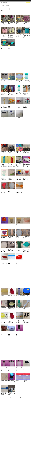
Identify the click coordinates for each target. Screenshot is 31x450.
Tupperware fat (18, 236)
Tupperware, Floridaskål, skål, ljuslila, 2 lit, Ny (11, 332)
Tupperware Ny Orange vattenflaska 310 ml (26, 93)
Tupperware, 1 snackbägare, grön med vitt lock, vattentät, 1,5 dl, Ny (11, 177)
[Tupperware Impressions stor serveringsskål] (19, 76)
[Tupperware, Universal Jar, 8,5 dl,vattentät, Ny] (19, 88)
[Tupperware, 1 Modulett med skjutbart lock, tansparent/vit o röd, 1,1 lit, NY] (4, 256)
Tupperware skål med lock (26, 177)
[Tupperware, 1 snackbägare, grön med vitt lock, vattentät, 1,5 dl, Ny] (11, 172)
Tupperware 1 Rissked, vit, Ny (26, 308)
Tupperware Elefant (3, 151)
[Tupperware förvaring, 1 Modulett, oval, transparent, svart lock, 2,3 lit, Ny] (11, 363)
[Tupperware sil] (11, 42)
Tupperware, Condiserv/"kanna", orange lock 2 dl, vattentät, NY (3, 224)
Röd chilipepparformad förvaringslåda (4, 190)
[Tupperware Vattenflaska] (26, 232)
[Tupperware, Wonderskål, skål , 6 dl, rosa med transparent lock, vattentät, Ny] (26, 220)
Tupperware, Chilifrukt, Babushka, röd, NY (19, 261)
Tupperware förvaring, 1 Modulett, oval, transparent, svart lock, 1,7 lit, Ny (4, 367)
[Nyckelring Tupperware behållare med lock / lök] (19, 113)
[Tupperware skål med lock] (26, 172)
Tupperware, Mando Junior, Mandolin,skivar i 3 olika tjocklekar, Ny (26, 164)
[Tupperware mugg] (11, 232)
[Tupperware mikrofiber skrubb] (26, 18)
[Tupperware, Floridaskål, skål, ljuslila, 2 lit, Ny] (11, 328)
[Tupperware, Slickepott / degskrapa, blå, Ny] (4, 388)
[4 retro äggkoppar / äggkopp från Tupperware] (19, 315)
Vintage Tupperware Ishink (3, 332)
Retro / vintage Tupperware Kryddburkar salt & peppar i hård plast (4, 81)
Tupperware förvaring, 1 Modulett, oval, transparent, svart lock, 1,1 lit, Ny (19, 332)
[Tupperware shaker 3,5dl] (11, 18)
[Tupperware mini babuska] (4, 30)
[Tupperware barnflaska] (4, 18)
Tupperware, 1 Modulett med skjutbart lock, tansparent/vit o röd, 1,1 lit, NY (4, 261)
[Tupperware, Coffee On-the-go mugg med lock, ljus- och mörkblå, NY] (11, 376)
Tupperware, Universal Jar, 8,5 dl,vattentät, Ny (19, 93)
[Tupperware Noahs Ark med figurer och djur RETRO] (19, 172)
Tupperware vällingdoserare (18, 23)
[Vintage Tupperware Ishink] (4, 328)
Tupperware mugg (10, 236)
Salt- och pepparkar (11, 248)
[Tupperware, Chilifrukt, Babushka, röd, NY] (19, 256)
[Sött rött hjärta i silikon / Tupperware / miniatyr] (19, 100)
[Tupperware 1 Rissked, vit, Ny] (26, 303)
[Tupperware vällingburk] (4, 42)
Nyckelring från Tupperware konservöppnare (3, 117)
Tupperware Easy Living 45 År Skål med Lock (11, 308)
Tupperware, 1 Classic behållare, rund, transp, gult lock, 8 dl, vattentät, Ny (11, 224)
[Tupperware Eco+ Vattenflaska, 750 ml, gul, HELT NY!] (4, 100)
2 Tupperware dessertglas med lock (26, 152)
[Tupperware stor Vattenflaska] (4, 159)
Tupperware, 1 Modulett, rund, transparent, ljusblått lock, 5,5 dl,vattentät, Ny (4, 381)
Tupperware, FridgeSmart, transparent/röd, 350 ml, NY (19, 381)
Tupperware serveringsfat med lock (4, 249)
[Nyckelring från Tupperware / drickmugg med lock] (26, 100)
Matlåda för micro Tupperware (25, 295)
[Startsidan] (5, 2)
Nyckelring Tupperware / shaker (11, 117)
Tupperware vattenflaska (19, 295)
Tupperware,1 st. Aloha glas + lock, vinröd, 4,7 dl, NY (11, 296)
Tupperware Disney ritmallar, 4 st (18, 152)
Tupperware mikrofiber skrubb (26, 23)
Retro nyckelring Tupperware (3, 320)
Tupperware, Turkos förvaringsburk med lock (26, 35)
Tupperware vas (18, 248)
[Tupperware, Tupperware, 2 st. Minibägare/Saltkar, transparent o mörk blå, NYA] (26, 315)
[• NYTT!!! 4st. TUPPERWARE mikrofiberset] (11, 76)
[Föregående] (10, 398)
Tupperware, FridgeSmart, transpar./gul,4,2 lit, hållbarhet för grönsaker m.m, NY (4, 296)
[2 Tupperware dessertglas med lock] (26, 147)
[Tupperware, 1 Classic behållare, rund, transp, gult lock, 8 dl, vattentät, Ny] (11, 220)
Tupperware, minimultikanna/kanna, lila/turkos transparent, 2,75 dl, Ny (4, 177)
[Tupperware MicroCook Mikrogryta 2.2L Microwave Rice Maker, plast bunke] (4, 232)
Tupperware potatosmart (11, 151)
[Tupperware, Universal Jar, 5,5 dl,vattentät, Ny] (26, 76)
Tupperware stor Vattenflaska (3, 164)
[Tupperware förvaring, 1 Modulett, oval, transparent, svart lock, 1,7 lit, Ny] (4, 363)
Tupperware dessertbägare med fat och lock (11, 393)
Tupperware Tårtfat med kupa (19, 164)
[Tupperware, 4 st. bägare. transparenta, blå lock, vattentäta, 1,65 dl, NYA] (11, 256)
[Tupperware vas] (19, 244)
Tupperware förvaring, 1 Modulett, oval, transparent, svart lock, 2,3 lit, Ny (11, 367)
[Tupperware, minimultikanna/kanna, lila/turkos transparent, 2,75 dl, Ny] (4, 172)
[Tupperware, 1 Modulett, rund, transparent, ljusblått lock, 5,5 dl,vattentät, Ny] (4, 376)
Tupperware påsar (3, 307)
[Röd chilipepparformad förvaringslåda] (4, 185)
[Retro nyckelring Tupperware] (4, 315)
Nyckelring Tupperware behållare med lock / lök (19, 117)
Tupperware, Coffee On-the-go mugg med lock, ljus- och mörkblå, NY (11, 381)
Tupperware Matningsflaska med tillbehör (3, 93)
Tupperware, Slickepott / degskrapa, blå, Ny (4, 393)
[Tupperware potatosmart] (11, 147)
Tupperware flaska (10, 92)
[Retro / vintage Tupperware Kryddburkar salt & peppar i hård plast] (4, 76)
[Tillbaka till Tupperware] (1, 7)
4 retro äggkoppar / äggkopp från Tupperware (18, 320)
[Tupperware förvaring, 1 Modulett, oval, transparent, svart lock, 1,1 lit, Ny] (19, 328)
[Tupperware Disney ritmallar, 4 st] (19, 147)
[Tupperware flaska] (11, 88)
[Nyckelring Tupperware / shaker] (11, 113)
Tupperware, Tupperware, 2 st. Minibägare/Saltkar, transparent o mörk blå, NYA (26, 320)
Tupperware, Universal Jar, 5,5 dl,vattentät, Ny (26, 81)
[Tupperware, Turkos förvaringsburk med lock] (26, 30)
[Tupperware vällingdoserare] (19, 18)
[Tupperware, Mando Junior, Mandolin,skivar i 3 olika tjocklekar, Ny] (26, 159)
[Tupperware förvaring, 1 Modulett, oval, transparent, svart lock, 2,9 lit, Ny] (19, 363)
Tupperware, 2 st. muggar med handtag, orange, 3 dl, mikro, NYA (19, 190)
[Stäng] (30, 0)
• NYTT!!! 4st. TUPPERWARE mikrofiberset (10, 81)
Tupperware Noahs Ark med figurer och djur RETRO (19, 177)
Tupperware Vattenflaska (26, 236)
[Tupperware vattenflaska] (19, 291)
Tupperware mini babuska (4, 34)
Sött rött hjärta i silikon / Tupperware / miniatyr (19, 105)
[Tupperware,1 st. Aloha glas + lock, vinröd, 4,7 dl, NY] (11, 291)
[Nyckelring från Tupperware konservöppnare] (4, 113)
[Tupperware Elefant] (4, 147)
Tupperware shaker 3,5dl (11, 22)
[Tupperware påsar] (4, 303)
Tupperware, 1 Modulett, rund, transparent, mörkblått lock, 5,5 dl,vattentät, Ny (26, 367)
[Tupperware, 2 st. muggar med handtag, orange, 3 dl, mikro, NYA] (19, 185)
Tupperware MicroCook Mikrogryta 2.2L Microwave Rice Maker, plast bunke (4, 237)
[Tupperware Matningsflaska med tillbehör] (4, 88)
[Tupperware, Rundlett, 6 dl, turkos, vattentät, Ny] (26, 244)
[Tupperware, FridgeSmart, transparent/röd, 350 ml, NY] (19, 376)
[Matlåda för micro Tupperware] (26, 291)
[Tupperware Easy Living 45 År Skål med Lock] (11, 303)
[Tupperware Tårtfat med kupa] (19, 159)
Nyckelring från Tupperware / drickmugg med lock (26, 105)
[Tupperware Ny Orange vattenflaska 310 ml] (26, 88)
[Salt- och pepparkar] (11, 244)
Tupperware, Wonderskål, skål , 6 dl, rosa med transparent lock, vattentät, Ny (26, 224)
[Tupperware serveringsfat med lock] (4, 244)
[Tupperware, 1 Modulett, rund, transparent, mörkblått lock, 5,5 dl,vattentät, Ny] (26, 363)
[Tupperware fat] (11, 185)
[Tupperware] (11, 100)
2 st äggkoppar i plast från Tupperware (11, 35)
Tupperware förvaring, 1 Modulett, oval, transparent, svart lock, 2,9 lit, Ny (19, 367)
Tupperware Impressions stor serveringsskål (19, 81)
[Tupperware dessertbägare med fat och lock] (11, 388)
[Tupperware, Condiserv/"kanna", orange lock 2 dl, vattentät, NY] (4, 220)
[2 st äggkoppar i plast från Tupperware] (11, 30)
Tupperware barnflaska (4, 22)
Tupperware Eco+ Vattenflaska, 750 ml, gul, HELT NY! (4, 105)
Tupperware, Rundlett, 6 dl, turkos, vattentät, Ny (26, 249)
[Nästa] (20, 398)
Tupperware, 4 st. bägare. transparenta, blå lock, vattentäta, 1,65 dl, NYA (11, 261)
